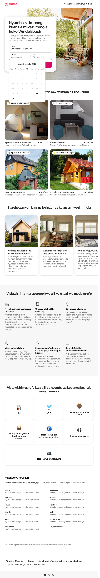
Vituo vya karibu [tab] (49, 483)
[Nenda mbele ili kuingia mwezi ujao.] (41, 64)
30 (41, 94)
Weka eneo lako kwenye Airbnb (78, 4)
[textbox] (20, 57)
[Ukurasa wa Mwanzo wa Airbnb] (11, 4)
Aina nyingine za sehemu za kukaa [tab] (73, 483)
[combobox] (30, 48)
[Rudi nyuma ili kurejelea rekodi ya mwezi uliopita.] (13, 64)
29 (37, 94)
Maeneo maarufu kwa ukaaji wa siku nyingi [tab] (22, 483)
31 (13, 99)
